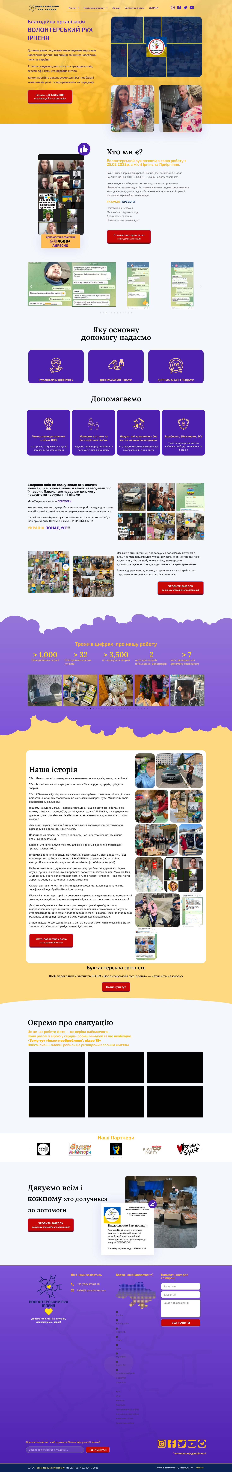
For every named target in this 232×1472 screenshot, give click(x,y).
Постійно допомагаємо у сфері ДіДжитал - (179, 1467)
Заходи (116, 7)
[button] (156, 47)
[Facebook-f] (172, 1444)
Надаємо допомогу (94, 7)
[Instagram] (162, 1444)
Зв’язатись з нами (134, 7)
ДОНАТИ (153, 7)
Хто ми (72, 7)
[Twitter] (182, 1444)
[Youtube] (192, 1444)
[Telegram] (202, 1444)
